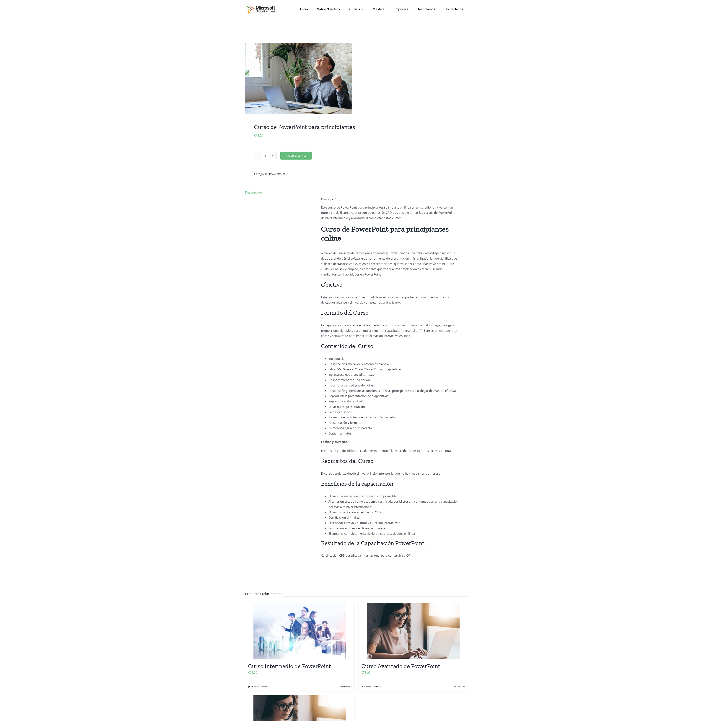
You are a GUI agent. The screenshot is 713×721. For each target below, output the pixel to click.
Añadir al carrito (296, 155)
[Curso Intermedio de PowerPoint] (299, 631)
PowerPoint (277, 174)
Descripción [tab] (253, 192)
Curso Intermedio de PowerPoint (289, 666)
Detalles (347, 686)
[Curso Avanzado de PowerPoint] (413, 631)
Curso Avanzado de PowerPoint (400, 666)
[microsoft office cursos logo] (261, 6)
